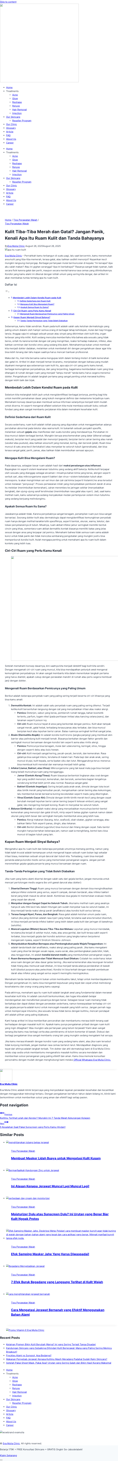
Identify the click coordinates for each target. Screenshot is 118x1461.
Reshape (17, 102)
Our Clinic (11, 124)
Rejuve (16, 105)
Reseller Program (21, 120)
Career (10, 142)
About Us (11, 139)
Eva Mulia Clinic (16, 246)
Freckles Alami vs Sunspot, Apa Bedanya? (28, 1355)
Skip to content (8, 1)
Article (9, 131)
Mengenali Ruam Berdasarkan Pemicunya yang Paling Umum (47, 314)
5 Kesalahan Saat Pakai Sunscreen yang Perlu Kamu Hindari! (32, 1125)
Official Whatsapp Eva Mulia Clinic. (92, 1059)
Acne (15, 94)
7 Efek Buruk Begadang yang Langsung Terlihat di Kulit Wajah (57, 1282)
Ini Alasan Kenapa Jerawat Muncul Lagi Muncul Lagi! (50, 1186)
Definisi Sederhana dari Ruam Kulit (35, 301)
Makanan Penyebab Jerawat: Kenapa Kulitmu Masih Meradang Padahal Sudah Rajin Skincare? (56, 1359)
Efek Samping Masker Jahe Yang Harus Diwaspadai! (50, 1254)
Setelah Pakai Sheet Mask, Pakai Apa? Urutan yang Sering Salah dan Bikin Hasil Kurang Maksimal (58, 1362)
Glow (15, 98)
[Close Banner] (1, 1459)
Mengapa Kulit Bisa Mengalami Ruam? (37, 304)
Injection (17, 113)
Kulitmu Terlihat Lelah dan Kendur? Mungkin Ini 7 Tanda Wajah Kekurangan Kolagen (45, 1116)
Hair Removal (19, 109)
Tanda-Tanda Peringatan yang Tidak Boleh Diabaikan (44, 320)
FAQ (8, 135)
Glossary (11, 127)
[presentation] (62, 1142)
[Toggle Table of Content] (7, 291)
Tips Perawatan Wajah (17, 223)
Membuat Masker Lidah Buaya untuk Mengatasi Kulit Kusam (56, 1158)
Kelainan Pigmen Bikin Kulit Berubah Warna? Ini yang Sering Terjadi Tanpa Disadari (51, 1344)
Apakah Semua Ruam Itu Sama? (34, 307)
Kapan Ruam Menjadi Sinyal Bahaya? (32, 317)
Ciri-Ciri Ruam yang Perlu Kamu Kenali (32, 310)
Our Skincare (13, 116)
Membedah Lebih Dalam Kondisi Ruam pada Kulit (37, 297)
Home (9, 87)
